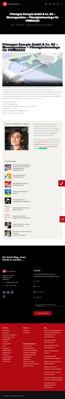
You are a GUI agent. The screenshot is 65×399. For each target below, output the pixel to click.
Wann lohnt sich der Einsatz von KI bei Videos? (21, 225)
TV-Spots (5, 342)
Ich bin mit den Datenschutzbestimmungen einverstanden (46, 305)
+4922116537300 (42, 142)
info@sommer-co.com (40, 144)
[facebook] (61, 4)
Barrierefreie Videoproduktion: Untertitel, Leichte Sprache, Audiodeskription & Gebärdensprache (22, 167)
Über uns (26, 328)
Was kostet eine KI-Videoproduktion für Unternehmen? (50, 385)
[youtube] (53, 4)
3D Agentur (5, 355)
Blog (45, 328)
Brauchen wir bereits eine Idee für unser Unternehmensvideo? (22, 233)
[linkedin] (50, 4)
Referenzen (20, 25)
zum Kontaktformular (52, 146)
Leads (4, 346)
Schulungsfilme (6, 359)
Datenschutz (26, 333)
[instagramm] (57, 4)
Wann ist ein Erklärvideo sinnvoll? (20, 192)
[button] (46, 4)
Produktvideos (6, 339)
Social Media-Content (8, 337)
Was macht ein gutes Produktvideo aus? (19, 176)
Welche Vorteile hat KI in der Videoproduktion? (21, 209)
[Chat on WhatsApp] (43, 149)
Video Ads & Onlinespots (9, 335)
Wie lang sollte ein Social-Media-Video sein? (20, 184)
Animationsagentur (7, 357)
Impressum (26, 330)
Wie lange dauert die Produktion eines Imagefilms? (22, 200)
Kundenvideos (6, 361)
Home (12, 25)
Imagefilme (5, 333)
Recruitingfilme (6, 344)
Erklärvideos (5, 330)
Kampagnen (5, 348)
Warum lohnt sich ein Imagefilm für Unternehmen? (22, 217)
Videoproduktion (6, 350)
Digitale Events (6, 353)
